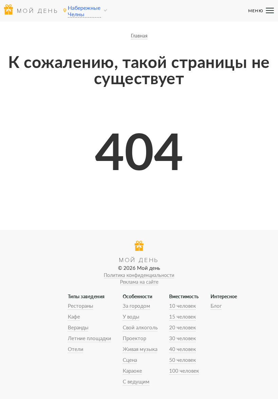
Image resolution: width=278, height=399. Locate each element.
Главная (139, 36)
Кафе (74, 316)
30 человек (182, 338)
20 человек (182, 327)
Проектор (134, 338)
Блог (216, 306)
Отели (75, 349)
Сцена (130, 360)
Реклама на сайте (139, 282)
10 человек (182, 306)
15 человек (182, 316)
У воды (131, 316)
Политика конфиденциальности (139, 275)
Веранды (78, 327)
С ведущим (136, 381)
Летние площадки (89, 338)
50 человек (182, 360)
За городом (136, 306)
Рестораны (80, 306)
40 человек (182, 349)
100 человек (184, 371)
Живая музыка (140, 349)
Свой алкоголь (140, 327)
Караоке (132, 371)
